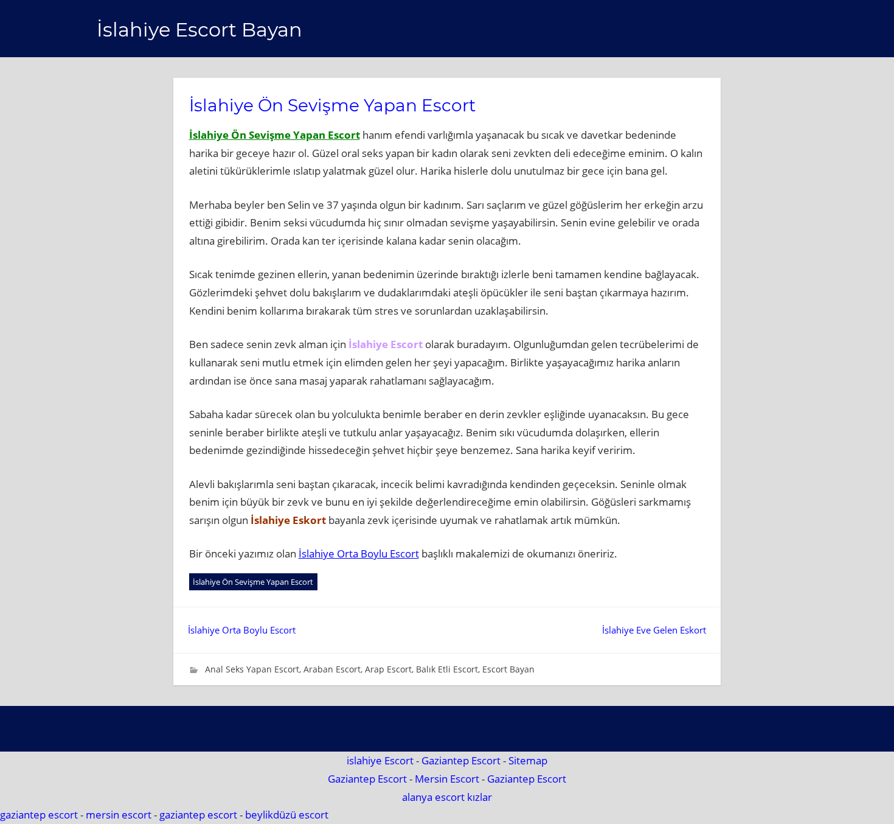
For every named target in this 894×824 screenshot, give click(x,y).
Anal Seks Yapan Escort (252, 669)
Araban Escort (332, 669)
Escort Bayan (508, 669)
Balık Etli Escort (447, 669)
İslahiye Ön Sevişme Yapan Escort (274, 135)
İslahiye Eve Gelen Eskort (654, 630)
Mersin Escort (447, 779)
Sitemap (527, 760)
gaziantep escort (39, 815)
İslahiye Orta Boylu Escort (359, 553)
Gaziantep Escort (461, 760)
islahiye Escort (380, 760)
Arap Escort (388, 669)
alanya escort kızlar (447, 797)
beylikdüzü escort (286, 815)
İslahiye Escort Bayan (199, 29)
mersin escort (118, 815)
